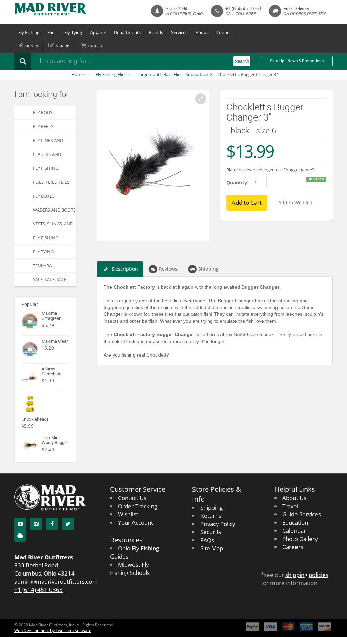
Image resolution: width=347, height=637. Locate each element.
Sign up (62, 45)
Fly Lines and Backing (48, 142)
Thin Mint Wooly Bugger (55, 440)
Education (295, 522)
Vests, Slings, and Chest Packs (53, 226)
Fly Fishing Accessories (46, 170)
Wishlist (128, 514)
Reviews (168, 269)
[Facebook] (52, 524)
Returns (210, 516)
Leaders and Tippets (47, 156)
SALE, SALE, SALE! (50, 279)
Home (77, 74)
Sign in (31, 45)
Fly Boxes (44, 196)
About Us (294, 498)
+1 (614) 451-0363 (243, 8)
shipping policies (306, 575)
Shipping (208, 269)
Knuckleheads (35, 419)
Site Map (211, 548)
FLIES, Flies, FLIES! (51, 182)
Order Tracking (137, 506)
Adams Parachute (51, 371)
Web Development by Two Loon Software (52, 630)
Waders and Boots (54, 210)
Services (179, 32)
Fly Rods (43, 112)
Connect (224, 32)
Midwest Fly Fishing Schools (130, 569)
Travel (290, 506)
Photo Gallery (300, 539)
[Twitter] (68, 524)
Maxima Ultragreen (51, 316)
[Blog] (20, 536)
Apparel (98, 32)
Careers (292, 547)
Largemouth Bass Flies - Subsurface (172, 74)
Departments (127, 32)
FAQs (207, 540)
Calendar (294, 530)
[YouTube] (20, 524)
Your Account (135, 522)
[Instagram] (36, 524)
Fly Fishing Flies (111, 74)
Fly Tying (73, 32)
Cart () (95, 45)
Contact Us (132, 498)
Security (211, 532)
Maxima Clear (55, 341)
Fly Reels (43, 126)
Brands (156, 32)
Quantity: (237, 182)
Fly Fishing (28, 32)
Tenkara (42, 265)
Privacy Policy (218, 524)
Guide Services (301, 514)
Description (125, 269)
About (202, 32)
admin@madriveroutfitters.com (56, 581)
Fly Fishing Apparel (45, 239)
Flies (51, 32)
